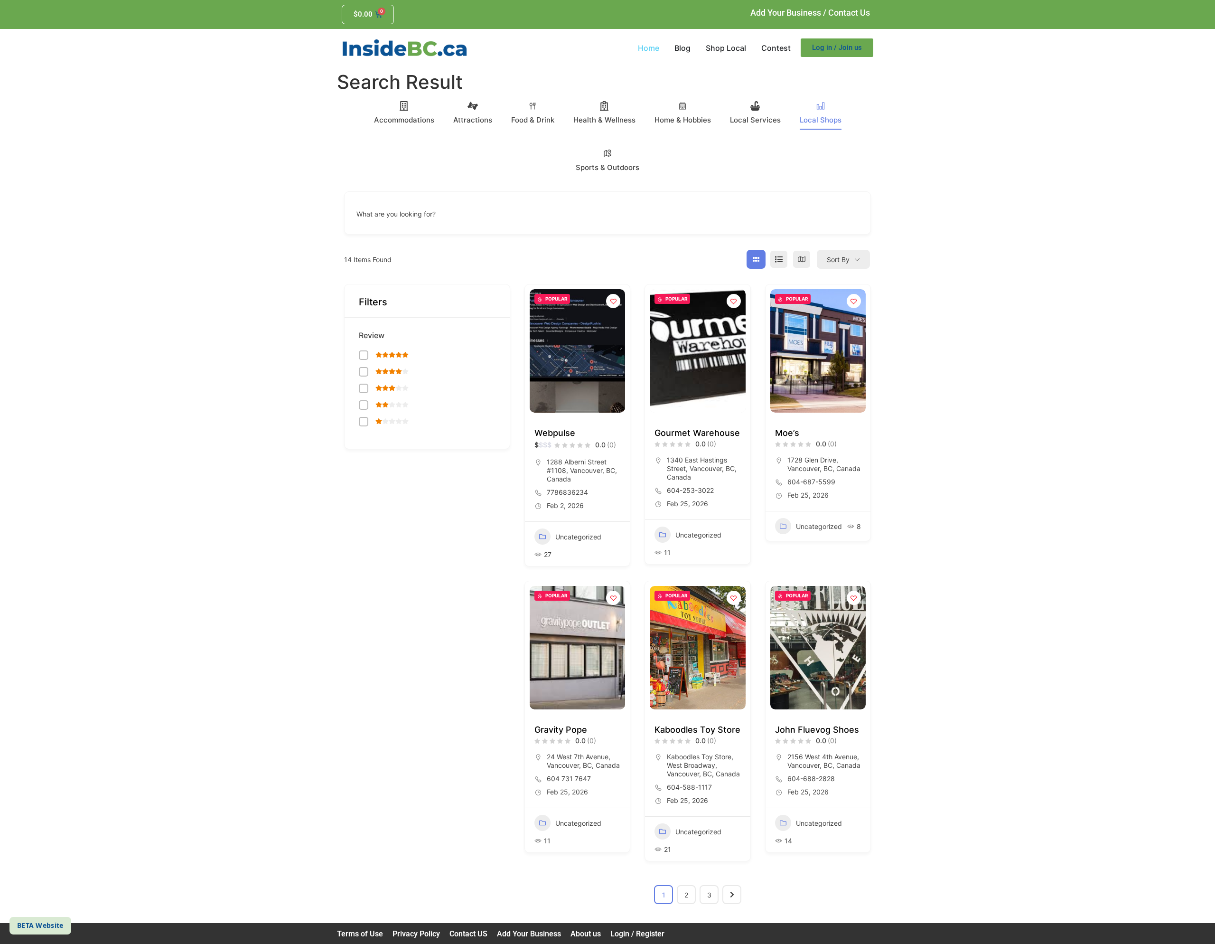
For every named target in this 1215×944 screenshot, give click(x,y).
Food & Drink (532, 119)
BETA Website (40, 925)
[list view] (778, 259)
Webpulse (554, 433)
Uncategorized (578, 537)
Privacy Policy (416, 933)
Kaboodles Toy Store (697, 730)
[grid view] (756, 259)
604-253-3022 (690, 490)
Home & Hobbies (682, 119)
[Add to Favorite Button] (613, 301)
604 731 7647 (569, 778)
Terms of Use (360, 933)
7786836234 (567, 492)
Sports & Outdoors (607, 167)
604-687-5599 (811, 482)
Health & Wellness (604, 119)
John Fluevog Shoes (817, 730)
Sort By (838, 259)
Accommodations (404, 119)
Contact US (468, 933)
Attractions (472, 119)
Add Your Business (785, 13)
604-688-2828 (811, 778)
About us (585, 933)
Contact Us (849, 13)
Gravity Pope (560, 730)
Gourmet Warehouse (697, 433)
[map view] (801, 259)
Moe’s (787, 433)
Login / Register (637, 933)
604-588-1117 (689, 787)
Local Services (755, 119)
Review (371, 335)
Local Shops (820, 119)
